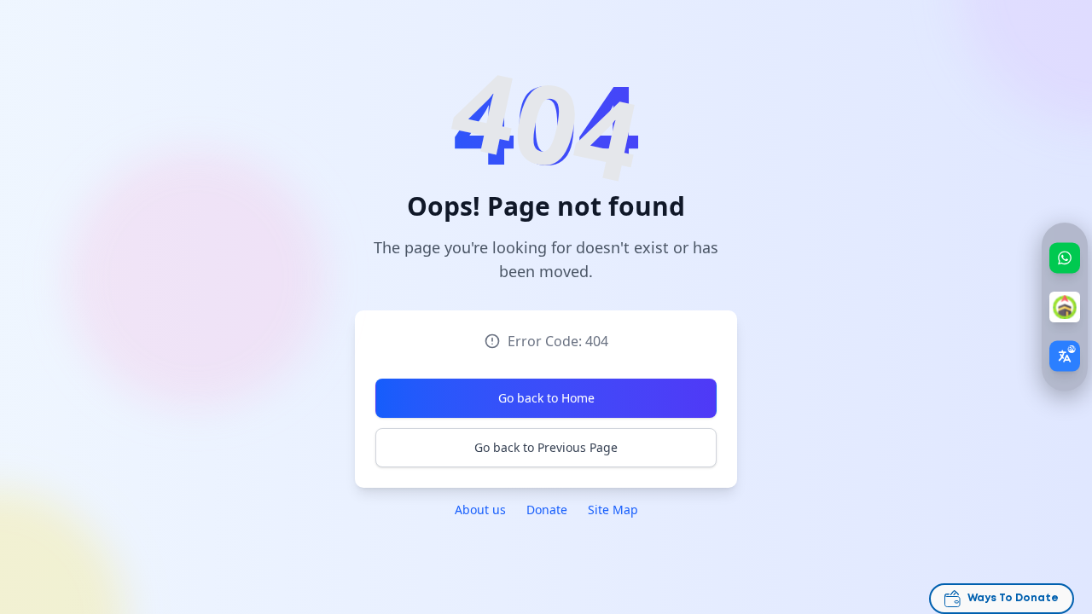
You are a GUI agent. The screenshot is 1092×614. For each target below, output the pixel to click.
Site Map (613, 509)
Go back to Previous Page (546, 447)
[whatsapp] (1064, 257)
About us (480, 509)
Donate (546, 509)
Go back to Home (546, 398)
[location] (1064, 307)
